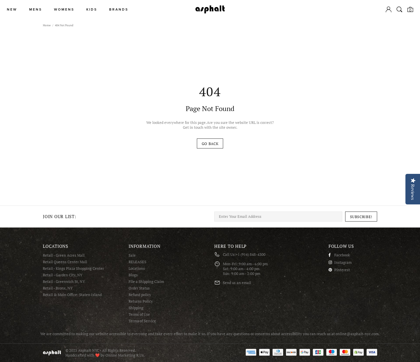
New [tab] (12, 9)
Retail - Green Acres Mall (64, 255)
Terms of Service (142, 321)
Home (47, 25)
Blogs (133, 275)
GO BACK (210, 143)
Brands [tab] (118, 9)
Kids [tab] (91, 9)
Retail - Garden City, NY (62, 275)
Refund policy (140, 294)
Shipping (136, 307)
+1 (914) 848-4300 (250, 254)
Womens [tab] (64, 9)
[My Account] (388, 9)
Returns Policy (141, 301)
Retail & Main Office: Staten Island (72, 294)
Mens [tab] (35, 9)
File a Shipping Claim (146, 281)
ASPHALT (52, 352)
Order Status (139, 288)
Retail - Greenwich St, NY (64, 281)
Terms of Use (139, 314)
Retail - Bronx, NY (58, 288)
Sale (132, 255)
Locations (137, 268)
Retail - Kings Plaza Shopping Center (73, 268)
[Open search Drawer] (399, 9)
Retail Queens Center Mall (65, 262)
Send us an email (237, 282)
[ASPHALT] (210, 9)
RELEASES (137, 262)
